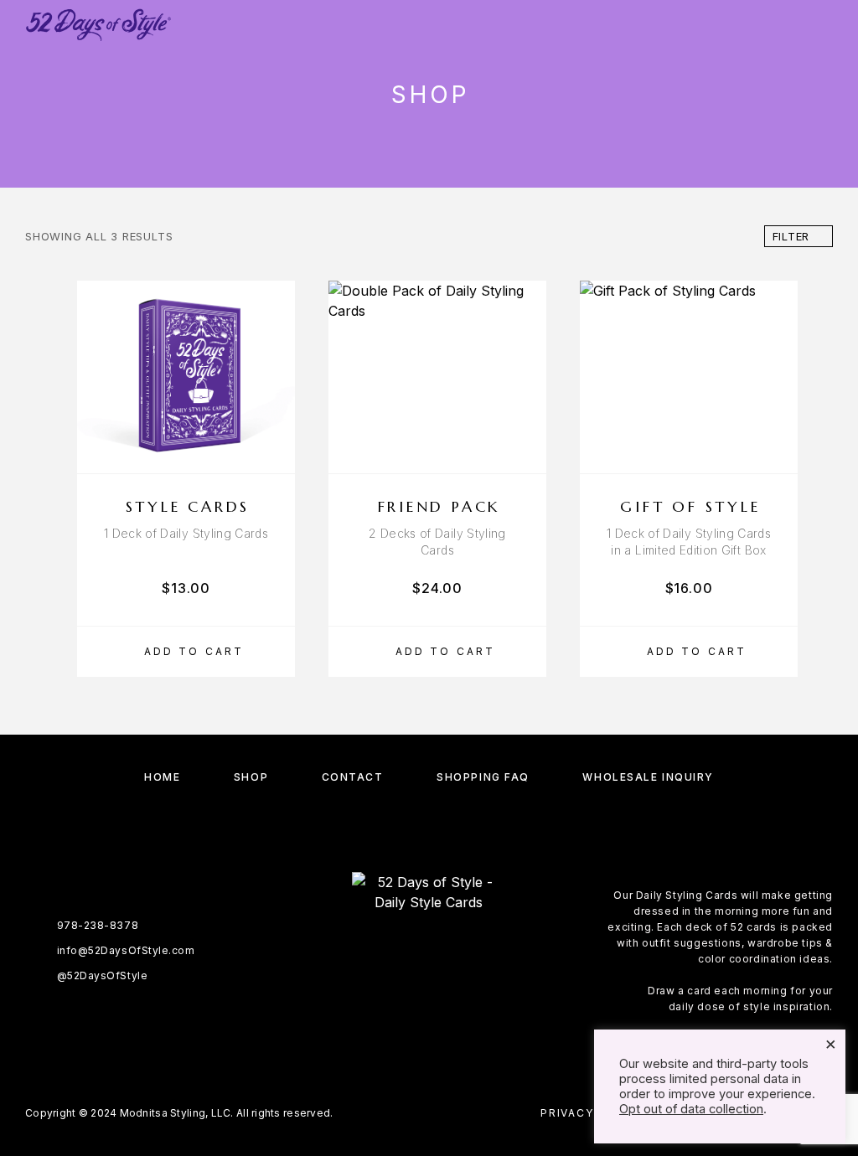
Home (162, 777)
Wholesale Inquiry (648, 777)
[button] (186, 652)
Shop (251, 777)
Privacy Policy (592, 1113)
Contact (353, 777)
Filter (791, 236)
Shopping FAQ (483, 777)
